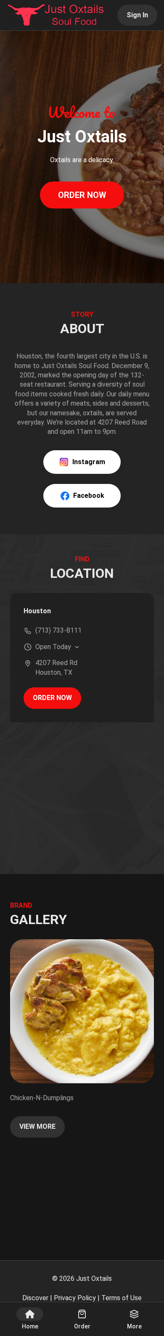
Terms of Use (121, 1298)
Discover (35, 1298)
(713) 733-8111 (58, 630)
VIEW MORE (37, 1126)
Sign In (137, 15)
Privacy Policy (75, 1298)
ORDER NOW (82, 195)
